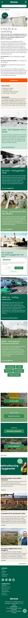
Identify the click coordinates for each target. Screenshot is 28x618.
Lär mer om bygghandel (7, 188)
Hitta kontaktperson (5, 591)
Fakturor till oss (5, 594)
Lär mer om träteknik (7, 229)
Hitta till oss (8, 371)
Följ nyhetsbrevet (5, 574)
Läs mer (3, 490)
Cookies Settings (13, 271)
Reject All (9, 267)
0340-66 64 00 (7, 587)
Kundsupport (4, 585)
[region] (14, 266)
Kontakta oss (14, 80)
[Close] (25, 258)
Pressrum (3, 572)
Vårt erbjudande (18, 371)
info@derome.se (5, 590)
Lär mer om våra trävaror (7, 147)
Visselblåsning (4, 576)
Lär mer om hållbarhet (7, 360)
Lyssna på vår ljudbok (14, 374)
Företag (2, 9)
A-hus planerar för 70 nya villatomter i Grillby (13, 513)
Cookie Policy (14, 609)
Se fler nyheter (22, 563)
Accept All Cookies (19, 267)
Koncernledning (10, 367)
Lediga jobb (4, 571)
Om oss (3, 569)
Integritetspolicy (14, 606)
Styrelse (19, 367)
